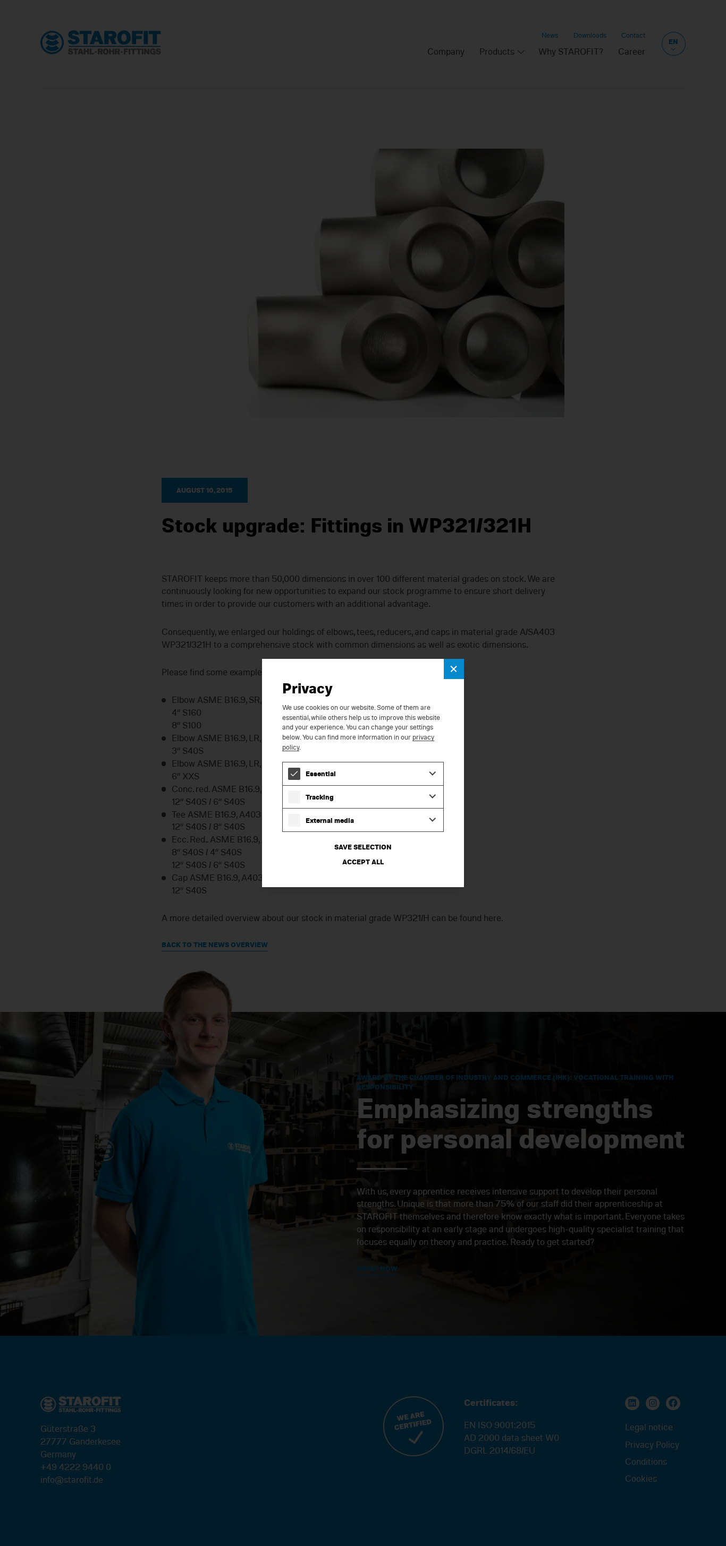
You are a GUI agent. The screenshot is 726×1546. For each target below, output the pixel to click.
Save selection (363, 847)
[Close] (454, 669)
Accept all (363, 861)
